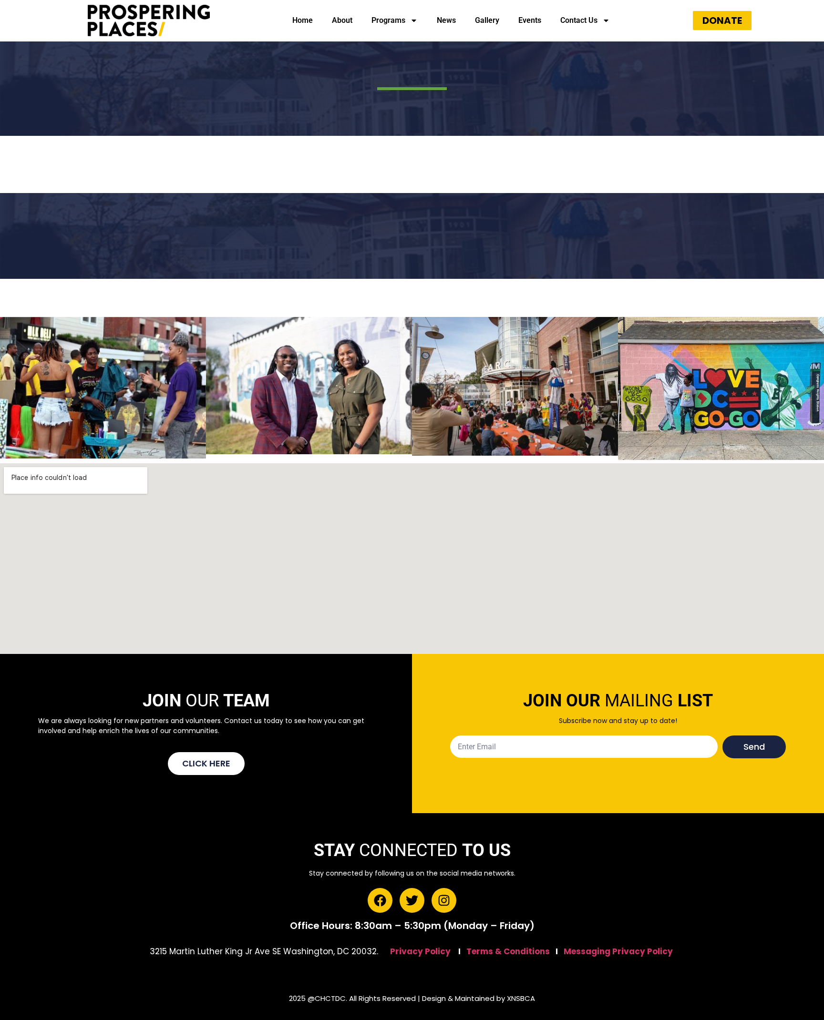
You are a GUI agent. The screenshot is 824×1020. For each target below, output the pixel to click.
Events (529, 20)
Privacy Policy (420, 951)
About (342, 20)
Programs (388, 20)
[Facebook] (380, 900)
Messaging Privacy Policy (618, 951)
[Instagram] (444, 900)
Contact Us (578, 20)
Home (302, 20)
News (446, 20)
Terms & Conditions (508, 951)
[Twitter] (412, 900)
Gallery (487, 20)
